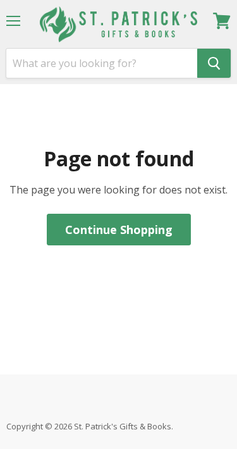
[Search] (214, 63)
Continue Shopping (119, 229)
